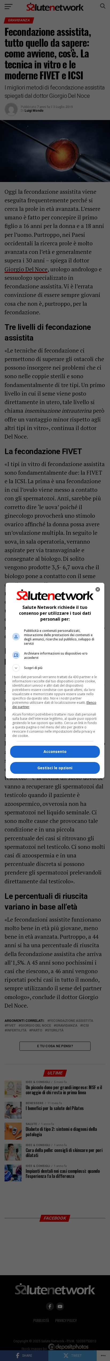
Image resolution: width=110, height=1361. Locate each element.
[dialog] (55, 680)
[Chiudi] (97, 589)
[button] (55, 668)
